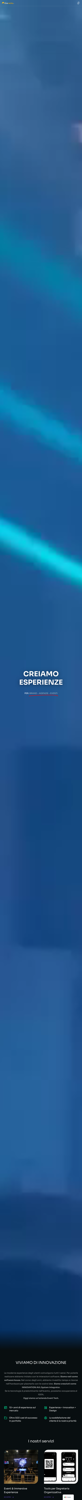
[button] (78, 3)
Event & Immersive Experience (15, 1490)
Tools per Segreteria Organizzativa (56, 1490)
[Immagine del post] (21, 1467)
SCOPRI (7, 1497)
